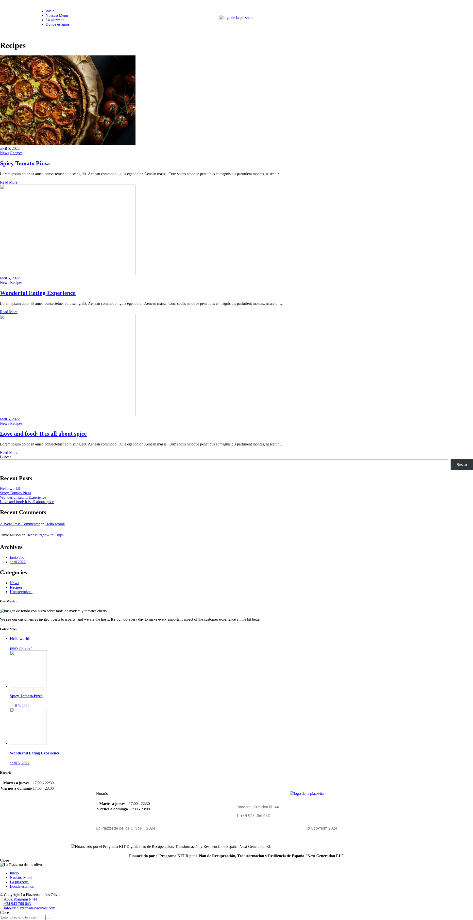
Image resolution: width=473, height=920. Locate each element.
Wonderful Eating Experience (38, 293)
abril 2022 (18, 562)
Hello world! (10, 488)
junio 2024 (18, 557)
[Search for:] (23, 917)
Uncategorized (21, 592)
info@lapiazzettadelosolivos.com (29, 908)
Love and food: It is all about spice (43, 433)
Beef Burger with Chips (45, 535)
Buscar (5, 457)
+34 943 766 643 (17, 904)
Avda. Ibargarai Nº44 (20, 899)
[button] (408, 18)
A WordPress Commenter (20, 524)
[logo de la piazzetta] (236, 18)
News (4, 153)
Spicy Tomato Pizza (25, 163)
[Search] (49, 918)
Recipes (16, 153)
